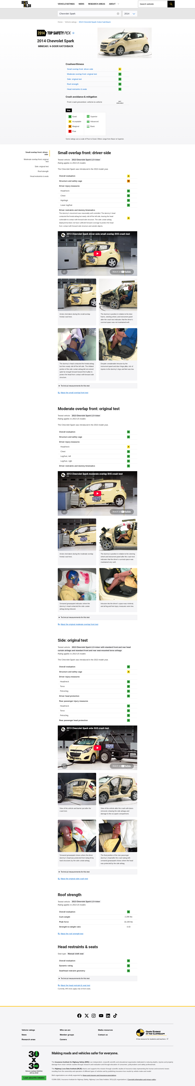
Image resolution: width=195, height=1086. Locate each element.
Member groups (67, 1035)
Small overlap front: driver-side (80, 69)
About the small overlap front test (74, 393)
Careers (63, 1039)
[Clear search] (118, 14)
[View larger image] (77, 295)
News (81, 4)
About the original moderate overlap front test (79, 624)
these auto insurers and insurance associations (99, 1075)
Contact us (103, 1035)
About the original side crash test (74, 879)
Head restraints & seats (77, 89)
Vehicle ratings (66, 4)
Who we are (65, 1030)
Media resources (105, 1030)
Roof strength (72, 84)
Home (60, 22)
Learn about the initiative (33, 1078)
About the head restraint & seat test (75, 985)
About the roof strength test (71, 934)
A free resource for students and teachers (151, 1039)
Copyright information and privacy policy (142, 1079)
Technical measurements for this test (75, 386)
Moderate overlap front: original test (82, 74)
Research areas (96, 4)
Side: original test (74, 79)
